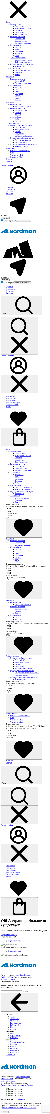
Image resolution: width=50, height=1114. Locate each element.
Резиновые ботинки (23, 106)
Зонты (17, 75)
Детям (8, 22)
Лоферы (18, 96)
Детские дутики (21, 26)
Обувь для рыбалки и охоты (21, 125)
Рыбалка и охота (12, 123)
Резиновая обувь (16, 104)
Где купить (10, 191)
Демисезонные (21, 41)
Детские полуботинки (23, 60)
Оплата (13, 1046)
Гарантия (9, 187)
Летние (18, 113)
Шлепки (18, 92)
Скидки (9, 161)
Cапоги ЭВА (20, 81)
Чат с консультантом (22, 221)
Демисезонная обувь (18, 58)
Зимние (18, 115)
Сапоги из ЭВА (16, 157)
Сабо (17, 56)
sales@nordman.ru (8, 979)
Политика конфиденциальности (13, 1085)
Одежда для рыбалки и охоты (22, 138)
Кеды (17, 49)
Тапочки (18, 54)
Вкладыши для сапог (23, 43)
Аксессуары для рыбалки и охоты (23, 144)
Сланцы (18, 100)
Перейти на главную (9, 935)
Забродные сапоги (22, 130)
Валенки (18, 30)
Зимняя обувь (15, 24)
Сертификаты (15, 1036)
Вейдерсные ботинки (23, 136)
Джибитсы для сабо (22, 70)
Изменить (5, 218)
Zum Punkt (21, 1099)
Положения (14, 1052)
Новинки (9, 159)
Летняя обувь (15, 45)
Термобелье (19, 66)
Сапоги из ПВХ (16, 155)
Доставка (14, 1044)
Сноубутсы (19, 32)
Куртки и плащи (21, 142)
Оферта (30, 1085)
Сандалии (19, 51)
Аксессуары (15, 68)
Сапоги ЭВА (20, 39)
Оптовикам (10, 189)
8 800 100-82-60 (7, 977)
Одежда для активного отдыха (22, 64)
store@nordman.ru (23, 975)
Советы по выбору (17, 1042)
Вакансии (9, 194)
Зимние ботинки (21, 35)
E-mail (25, 992)
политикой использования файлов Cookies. (19, 1108)
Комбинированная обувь (20, 151)
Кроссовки (19, 47)
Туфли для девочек (22, 62)
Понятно (5, 1112)
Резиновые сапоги (17, 37)
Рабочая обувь (11, 149)
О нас (12, 1033)
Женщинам (10, 77)
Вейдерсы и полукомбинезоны (27, 140)
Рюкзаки (18, 73)
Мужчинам (10, 102)
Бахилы (18, 132)
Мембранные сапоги (23, 28)
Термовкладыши (21, 146)
